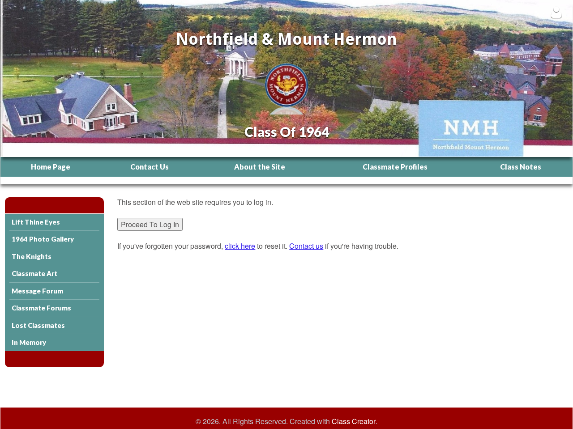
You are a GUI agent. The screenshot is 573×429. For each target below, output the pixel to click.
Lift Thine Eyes (36, 222)
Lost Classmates (38, 325)
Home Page (50, 166)
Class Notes (520, 166)
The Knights (31, 256)
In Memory (29, 342)
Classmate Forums (41, 308)
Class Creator (354, 421)
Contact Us (149, 166)
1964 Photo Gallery (43, 239)
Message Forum (37, 291)
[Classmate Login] (556, 12)
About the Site (259, 166)
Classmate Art (34, 273)
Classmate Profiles (395, 166)
